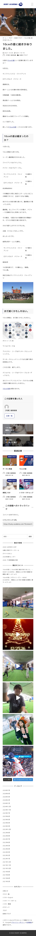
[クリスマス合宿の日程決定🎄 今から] (18, 634)
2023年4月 (6, 823)
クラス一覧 (6, 894)
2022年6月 (6, 842)
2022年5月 (6, 846)
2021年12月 (7, 862)
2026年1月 (6, 803)
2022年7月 (6, 839)
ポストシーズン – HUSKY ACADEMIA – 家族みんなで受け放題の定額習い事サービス (18, 580)
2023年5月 (6, 820)
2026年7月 (6, 790)
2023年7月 (6, 813)
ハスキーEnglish (8, 897)
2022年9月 (6, 833)
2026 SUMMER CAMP (9, 547)
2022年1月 (6, 859)
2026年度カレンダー (9, 557)
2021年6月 (6, 878)
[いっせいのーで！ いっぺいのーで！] (18, 666)
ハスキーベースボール (9, 901)
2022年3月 (6, 852)
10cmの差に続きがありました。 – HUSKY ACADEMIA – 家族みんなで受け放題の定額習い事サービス (18, 572)
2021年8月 (6, 875)
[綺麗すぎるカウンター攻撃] (18, 729)
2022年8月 (6, 836)
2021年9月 (6, 872)
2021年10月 (7, 868)
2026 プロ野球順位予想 (10, 560)
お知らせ (5, 891)
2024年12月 (7, 806)
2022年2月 (6, 855)
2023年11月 (7, 810)
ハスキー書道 (7, 904)
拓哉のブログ (23, 55)
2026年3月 (6, 797)
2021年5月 (6, 881)
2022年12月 (7, 829)
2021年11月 (7, 865)
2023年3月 (6, 826)
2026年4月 (6, 794)
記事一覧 (9, 416)
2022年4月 (6, 849)
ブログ (5, 910)
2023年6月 (6, 816)
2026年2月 (6, 800)
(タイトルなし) (7, 553)
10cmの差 (10, 60)
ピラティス (6, 907)
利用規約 (29, 922)
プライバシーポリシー (18, 922)
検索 (30, 537)
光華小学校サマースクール (11, 550)
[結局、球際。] (18, 602)
